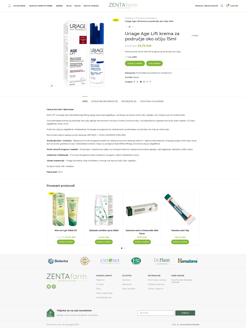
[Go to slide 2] (124, 248)
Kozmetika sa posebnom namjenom (154, 73)
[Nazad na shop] (129, 26)
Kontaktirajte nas (103, 297)
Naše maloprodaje (104, 293)
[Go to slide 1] (121, 248)
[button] (66, 242)
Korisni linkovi (104, 275)
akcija (136, 77)
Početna (129, 18)
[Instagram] (54, 286)
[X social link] (137, 82)
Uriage (195, 35)
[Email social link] (140, 82)
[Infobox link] (91, 313)
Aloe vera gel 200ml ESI (66, 230)
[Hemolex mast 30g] (180, 209)
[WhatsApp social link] (147, 82)
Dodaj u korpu (134, 63)
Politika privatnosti (156, 284)
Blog (98, 289)
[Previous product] (126, 26)
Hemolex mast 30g (180, 230)
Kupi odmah (154, 63)
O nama (100, 284)
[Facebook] (49, 286)
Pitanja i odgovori (155, 289)
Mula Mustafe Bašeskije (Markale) (181, 281)
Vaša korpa (127, 284)
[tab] (85, 100)
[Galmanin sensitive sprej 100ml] (104, 209)
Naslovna (100, 280)
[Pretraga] (221, 5)
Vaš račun (126, 280)
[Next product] (132, 26)
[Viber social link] (150, 82)
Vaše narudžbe (128, 289)
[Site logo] (9, 5)
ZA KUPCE (127, 275)
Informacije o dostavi (157, 280)
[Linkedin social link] (144, 82)
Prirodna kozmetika (145, 18)
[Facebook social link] (134, 82)
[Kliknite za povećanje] (52, 86)
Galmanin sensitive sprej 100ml (104, 230)
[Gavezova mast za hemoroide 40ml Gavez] (142, 209)
